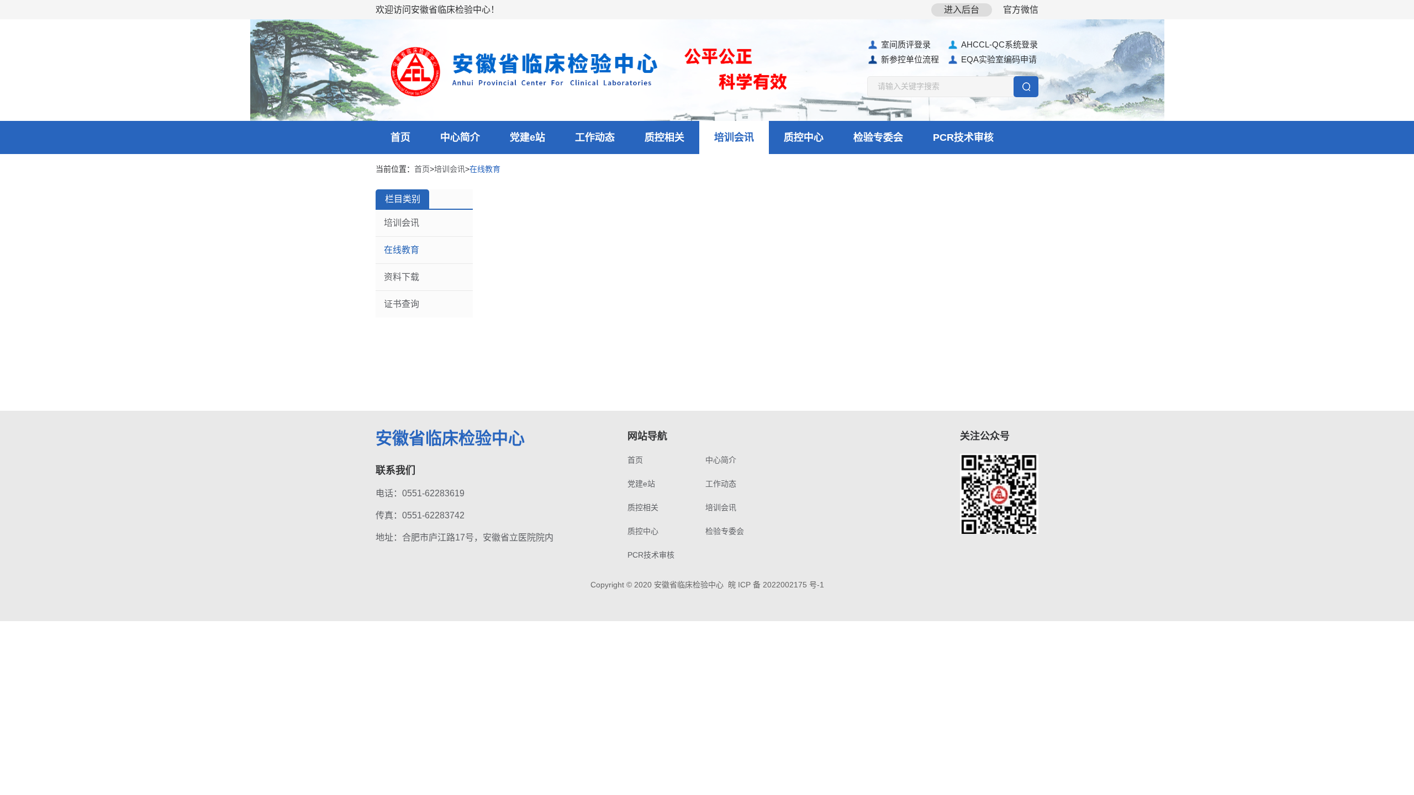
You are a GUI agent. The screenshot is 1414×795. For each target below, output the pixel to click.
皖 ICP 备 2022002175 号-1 (776, 584)
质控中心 (804, 137)
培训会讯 (734, 137)
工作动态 (595, 137)
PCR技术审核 (963, 137)
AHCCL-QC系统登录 (999, 44)
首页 (400, 137)
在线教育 (401, 250)
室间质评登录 (906, 44)
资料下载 (401, 277)
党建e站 (527, 137)
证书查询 (401, 304)
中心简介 (460, 137)
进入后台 (961, 9)
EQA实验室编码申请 (999, 59)
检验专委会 (878, 137)
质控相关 (664, 137)
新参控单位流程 (910, 59)
